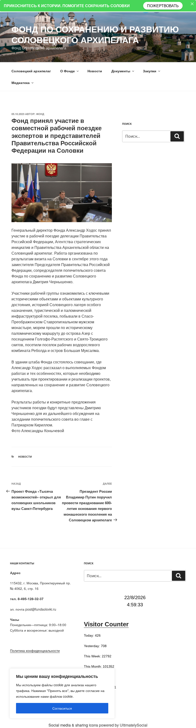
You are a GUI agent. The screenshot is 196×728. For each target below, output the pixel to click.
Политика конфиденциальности (35, 650)
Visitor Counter (106, 624)
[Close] (192, 4)
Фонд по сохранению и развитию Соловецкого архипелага (95, 34)
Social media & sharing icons (74, 725)
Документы (120, 70)
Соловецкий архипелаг (31, 70)
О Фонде (67, 70)
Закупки (149, 70)
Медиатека (20, 82)
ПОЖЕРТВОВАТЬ (163, 5)
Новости (94, 70)
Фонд (40, 114)
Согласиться (62, 708)
